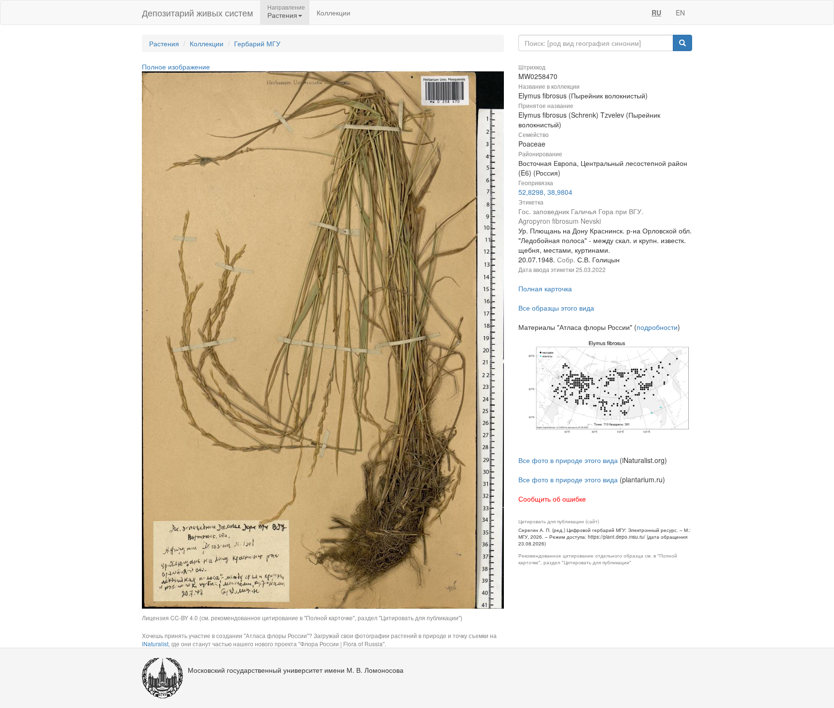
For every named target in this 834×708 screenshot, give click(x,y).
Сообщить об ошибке (552, 499)
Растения (164, 43)
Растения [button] (282, 15)
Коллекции (333, 12)
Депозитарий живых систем (197, 12)
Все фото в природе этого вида (568, 460)
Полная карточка (545, 288)
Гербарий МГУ (257, 43)
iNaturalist (155, 644)
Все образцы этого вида (556, 308)
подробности (657, 327)
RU (656, 12)
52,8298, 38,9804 (545, 192)
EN (680, 12)
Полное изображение (176, 66)
